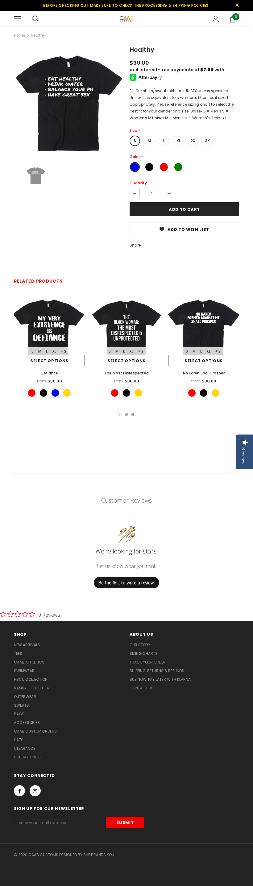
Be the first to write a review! (126, 583)
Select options (49, 361)
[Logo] (126, 18)
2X (193, 140)
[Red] (31, 393)
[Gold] (67, 393)
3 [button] (132, 414)
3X (207, 140)
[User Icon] (216, 19)
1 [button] (120, 414)
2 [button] (126, 414)
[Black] (43, 393)
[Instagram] (35, 790)
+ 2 (63, 351)
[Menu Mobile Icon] (17, 18)
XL (178, 140)
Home (19, 35)
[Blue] (55, 393)
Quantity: (139, 183)
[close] (237, 5)
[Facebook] (19, 790)
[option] (68, 102)
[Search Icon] (35, 19)
